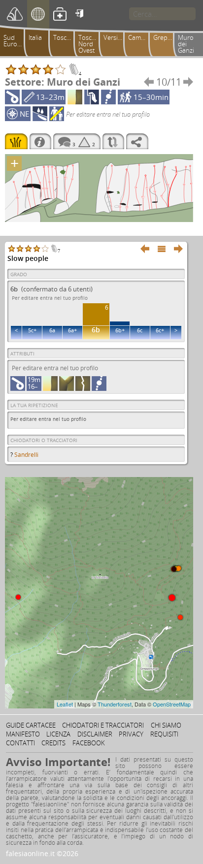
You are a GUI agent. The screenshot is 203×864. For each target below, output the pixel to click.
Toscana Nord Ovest (90, 44)
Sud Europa (14, 40)
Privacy (131, 734)
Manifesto (23, 734)
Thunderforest (115, 704)
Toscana (65, 37)
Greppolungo (165, 37)
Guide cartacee (31, 725)
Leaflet (65, 704)
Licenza (58, 734)
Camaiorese (140, 37)
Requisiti (164, 734)
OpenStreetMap (172, 704)
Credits (53, 742)
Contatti (20, 742)
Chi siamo (166, 725)
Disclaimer (94, 734)
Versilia (113, 37)
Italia (35, 37)
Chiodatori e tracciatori (103, 725)
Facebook (88, 742)
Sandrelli (26, 454)
